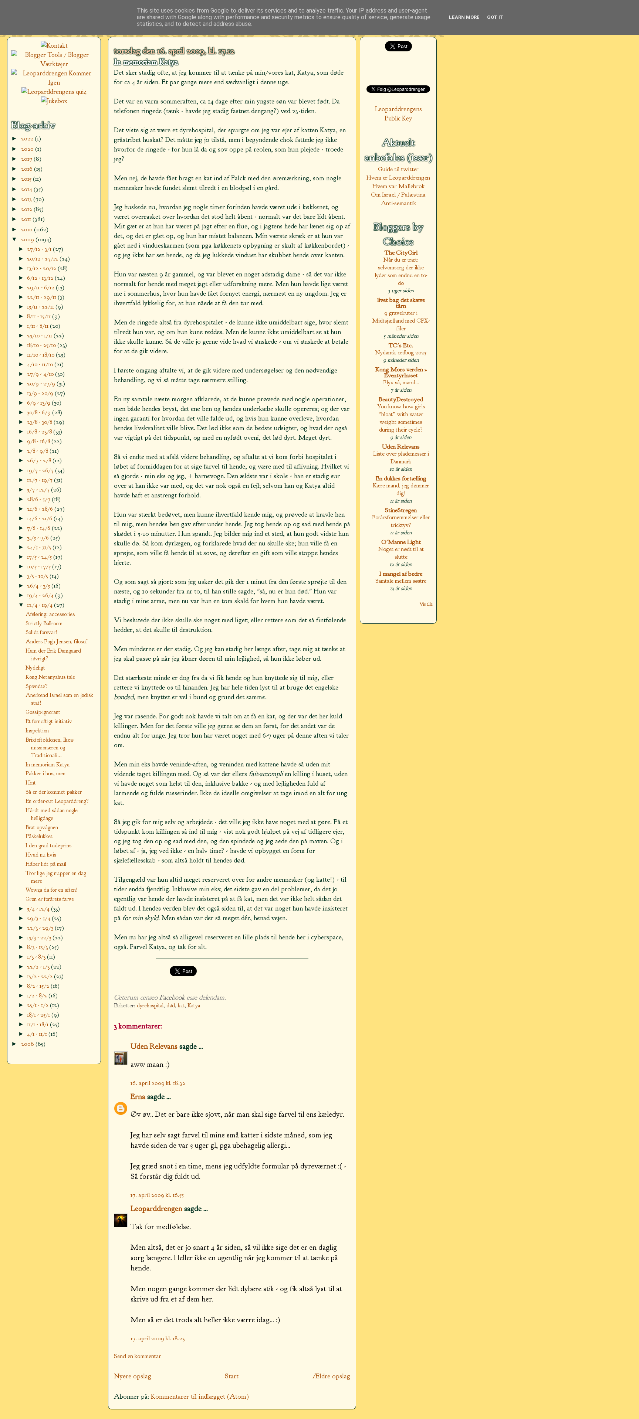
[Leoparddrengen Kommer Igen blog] (54, 82)
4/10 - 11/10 (40, 364)
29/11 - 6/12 (41, 287)
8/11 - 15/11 (39, 316)
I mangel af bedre (400, 574)
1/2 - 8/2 (37, 995)
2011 (27, 219)
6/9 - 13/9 (39, 402)
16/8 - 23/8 (40, 431)
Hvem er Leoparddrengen (398, 177)
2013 (27, 199)
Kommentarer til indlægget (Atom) (200, 1396)
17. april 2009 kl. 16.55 (157, 1195)
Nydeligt (35, 667)
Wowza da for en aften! (52, 890)
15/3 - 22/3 (40, 937)
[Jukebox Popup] (54, 101)
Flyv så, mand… (401, 382)
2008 (28, 1044)
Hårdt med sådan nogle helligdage (52, 814)
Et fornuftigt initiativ (49, 721)
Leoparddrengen (156, 1208)
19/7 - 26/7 (41, 470)
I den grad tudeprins (48, 845)
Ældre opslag (331, 1376)
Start (232, 1376)
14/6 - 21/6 (40, 518)
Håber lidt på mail (46, 864)
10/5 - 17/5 (39, 566)
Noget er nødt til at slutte (401, 553)
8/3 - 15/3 (38, 947)
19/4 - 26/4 (41, 595)
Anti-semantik (398, 203)
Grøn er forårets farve (50, 899)
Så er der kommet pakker (54, 792)
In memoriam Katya (146, 62)
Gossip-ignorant (43, 712)
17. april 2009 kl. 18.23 (158, 1338)
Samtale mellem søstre (400, 581)
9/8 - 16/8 (39, 441)
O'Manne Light (401, 542)
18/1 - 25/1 (39, 1014)
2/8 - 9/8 (38, 451)
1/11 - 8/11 (38, 326)
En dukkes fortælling (401, 478)
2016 (27, 169)
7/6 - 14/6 (39, 528)
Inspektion (37, 730)
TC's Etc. (401, 345)
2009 (28, 239)
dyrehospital (150, 1005)
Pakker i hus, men (45, 773)
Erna (138, 1096)
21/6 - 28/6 (40, 509)
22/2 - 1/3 (39, 966)
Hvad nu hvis (41, 854)
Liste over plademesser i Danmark (401, 457)
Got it (495, 17)
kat (181, 1005)
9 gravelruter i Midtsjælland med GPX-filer (401, 320)
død (170, 1005)
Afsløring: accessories (50, 614)
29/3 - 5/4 (39, 918)
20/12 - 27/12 (43, 258)
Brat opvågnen (42, 827)
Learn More (464, 17)
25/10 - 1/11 (40, 335)
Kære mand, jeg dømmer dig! (401, 489)
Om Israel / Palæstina (398, 194)
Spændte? (37, 686)
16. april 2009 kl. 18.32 (158, 1083)
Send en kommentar (137, 1356)
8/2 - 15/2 (39, 986)
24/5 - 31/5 (40, 547)
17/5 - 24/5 (40, 557)
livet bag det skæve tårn (401, 303)
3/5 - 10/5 (38, 576)
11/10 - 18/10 (41, 354)
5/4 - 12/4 (39, 908)
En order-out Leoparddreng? (57, 801)
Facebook (172, 997)
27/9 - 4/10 (41, 374)
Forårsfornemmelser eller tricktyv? (401, 521)
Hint (31, 782)
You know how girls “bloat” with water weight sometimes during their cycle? (401, 417)
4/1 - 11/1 (37, 1034)
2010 (27, 229)
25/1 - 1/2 (38, 1005)
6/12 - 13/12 (41, 278)
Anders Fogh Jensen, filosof (56, 641)
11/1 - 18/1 (38, 1024)
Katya (193, 1005)
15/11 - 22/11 (41, 306)
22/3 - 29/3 (41, 928)
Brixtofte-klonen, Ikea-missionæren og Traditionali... (50, 747)
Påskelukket (39, 836)
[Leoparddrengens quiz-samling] (54, 92)
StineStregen (401, 510)
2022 (28, 138)
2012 (27, 209)
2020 (28, 149)
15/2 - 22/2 (40, 976)
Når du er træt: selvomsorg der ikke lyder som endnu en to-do (401, 271)
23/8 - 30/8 (40, 422)
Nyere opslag (132, 1376)
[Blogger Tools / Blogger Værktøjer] (54, 64)
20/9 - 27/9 (42, 383)
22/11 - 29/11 (42, 297)
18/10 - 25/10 (42, 345)
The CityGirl (401, 252)
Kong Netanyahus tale (50, 677)
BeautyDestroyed (401, 399)
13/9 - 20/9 (41, 393)
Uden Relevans (401, 446)
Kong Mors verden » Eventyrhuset (401, 372)
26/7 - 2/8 (40, 460)
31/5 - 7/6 (38, 537)
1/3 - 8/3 (37, 956)
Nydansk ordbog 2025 (400, 352)
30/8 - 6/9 (39, 412)
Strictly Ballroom (44, 623)
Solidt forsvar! (41, 632)
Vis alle (426, 604)
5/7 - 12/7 (39, 489)
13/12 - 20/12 (42, 268)
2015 (27, 179)
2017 (27, 159)
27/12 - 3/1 (40, 249)
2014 (27, 189)
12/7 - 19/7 (40, 480)
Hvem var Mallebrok (398, 186)
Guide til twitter (398, 169)
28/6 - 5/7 (39, 499)
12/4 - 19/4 (40, 605)
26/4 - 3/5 (39, 585)
